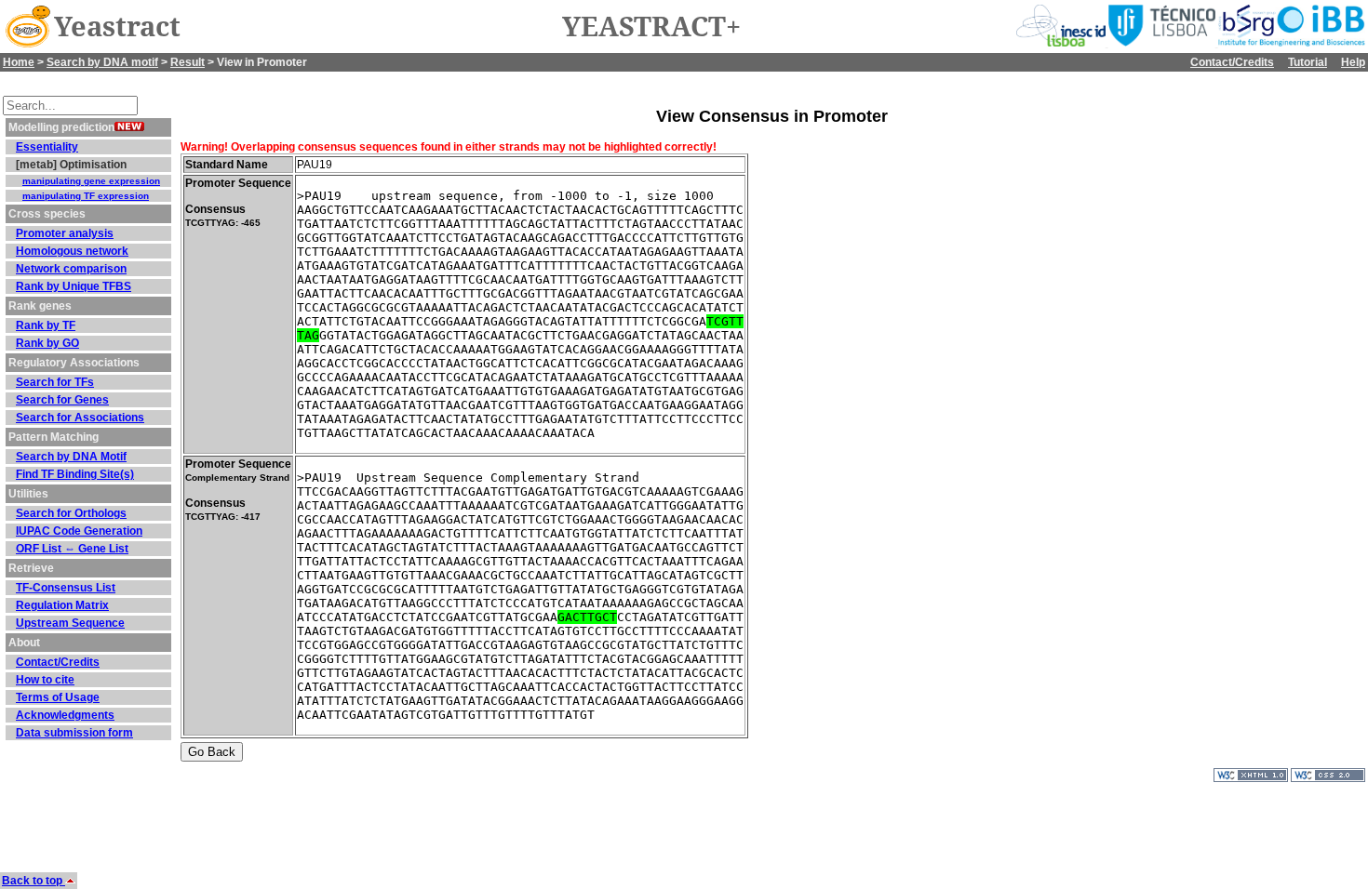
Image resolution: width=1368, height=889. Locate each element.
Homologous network (72, 251)
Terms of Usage (58, 697)
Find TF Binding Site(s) (75, 474)
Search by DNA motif (102, 62)
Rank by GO (47, 343)
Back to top (33, 880)
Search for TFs (55, 382)
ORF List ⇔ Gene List (72, 548)
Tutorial (1307, 62)
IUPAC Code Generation (79, 530)
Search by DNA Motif (71, 456)
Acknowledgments (65, 715)
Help (1353, 62)
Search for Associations (80, 417)
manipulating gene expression (91, 181)
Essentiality (47, 146)
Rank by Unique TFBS (73, 286)
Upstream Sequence (70, 623)
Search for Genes (62, 399)
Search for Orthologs (71, 513)
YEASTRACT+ (651, 27)
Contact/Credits (1232, 62)
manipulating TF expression (85, 196)
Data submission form (74, 732)
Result (187, 62)
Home (18, 62)
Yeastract (117, 27)
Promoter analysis (65, 233)
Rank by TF (45, 325)
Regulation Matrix (62, 605)
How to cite (45, 679)
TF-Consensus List (65, 587)
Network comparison (71, 268)
